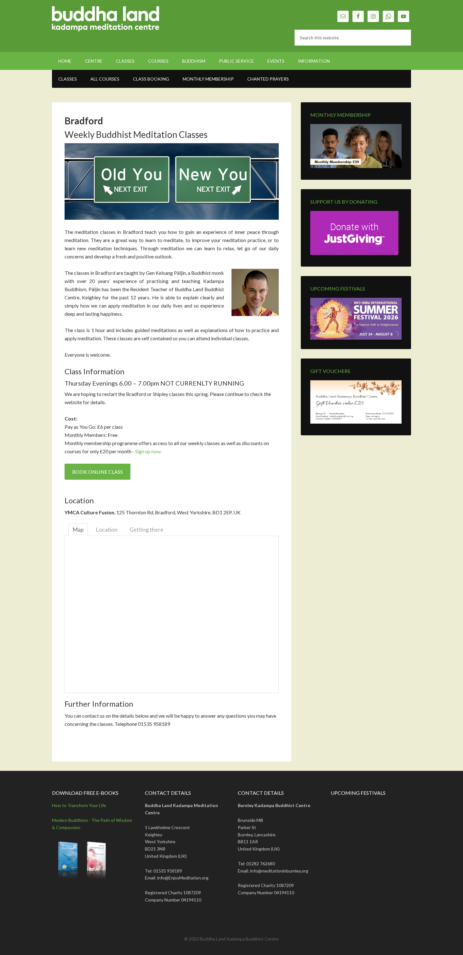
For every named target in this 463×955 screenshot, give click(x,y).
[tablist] (395, 336)
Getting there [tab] (146, 529)
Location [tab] (106, 529)
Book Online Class (97, 472)
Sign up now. (148, 451)
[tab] (392, 336)
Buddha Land (105, 22)
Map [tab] (78, 529)
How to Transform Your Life (79, 805)
